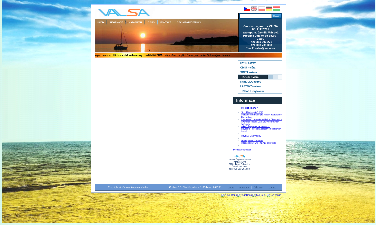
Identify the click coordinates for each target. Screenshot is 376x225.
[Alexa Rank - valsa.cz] (229, 195)
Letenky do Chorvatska (252, 140)
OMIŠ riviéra (247, 67)
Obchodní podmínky (189, 22)
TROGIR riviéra (249, 77)
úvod (101, 22)
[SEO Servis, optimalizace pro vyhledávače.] (274, 195)
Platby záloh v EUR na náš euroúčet (258, 143)
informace (116, 22)
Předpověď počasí (242, 149)
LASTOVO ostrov (250, 86)
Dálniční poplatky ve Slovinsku (255, 126)
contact (272, 187)
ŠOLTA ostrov (248, 72)
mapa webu (135, 22)
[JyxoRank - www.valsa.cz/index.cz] (259, 195)
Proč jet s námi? (249, 108)
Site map (258, 187)
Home (231, 187)
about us (244, 187)
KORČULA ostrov (250, 81)
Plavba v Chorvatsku (251, 136)
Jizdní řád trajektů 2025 (252, 112)
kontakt (165, 22)
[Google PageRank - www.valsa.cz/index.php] (244, 195)
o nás (151, 22)
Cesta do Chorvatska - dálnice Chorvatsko (261, 119)
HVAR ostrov (248, 62)
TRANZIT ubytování (252, 91)
